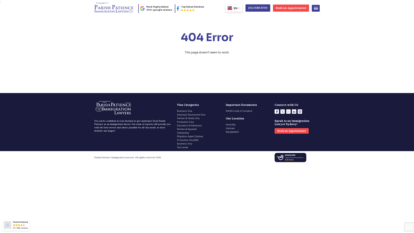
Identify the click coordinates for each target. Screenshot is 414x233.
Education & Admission (189, 125)
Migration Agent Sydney (190, 136)
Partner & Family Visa (188, 118)
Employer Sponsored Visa (191, 114)
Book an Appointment (291, 8)
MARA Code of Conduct (239, 111)
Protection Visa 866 (188, 140)
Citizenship (183, 133)
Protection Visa (185, 122)
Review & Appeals (187, 129)
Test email (182, 147)
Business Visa (184, 111)
